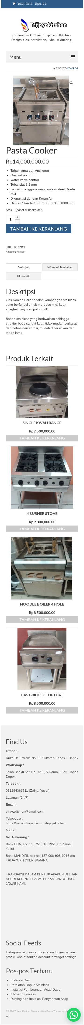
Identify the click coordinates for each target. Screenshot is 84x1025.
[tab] (23, 267)
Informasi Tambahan (60, 267)
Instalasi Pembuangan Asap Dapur (36, 989)
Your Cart (32, 4)
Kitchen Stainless (23, 994)
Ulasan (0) (23, 276)
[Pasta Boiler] (41, 110)
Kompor (72, 68)
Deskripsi (23, 267)
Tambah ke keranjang (38, 228)
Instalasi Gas (20, 980)
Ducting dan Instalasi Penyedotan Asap (39, 999)
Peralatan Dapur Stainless (29, 985)
